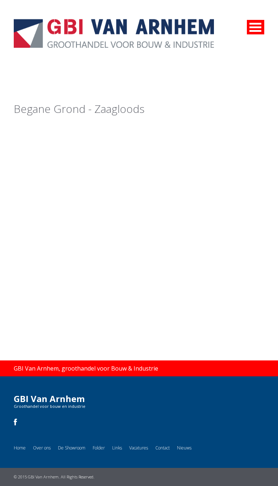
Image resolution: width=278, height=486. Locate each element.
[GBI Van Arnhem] (114, 24)
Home (20, 448)
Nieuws (184, 448)
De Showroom (71, 448)
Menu (255, 27)
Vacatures (138, 448)
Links (117, 448)
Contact (162, 448)
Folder (99, 448)
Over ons (42, 448)
